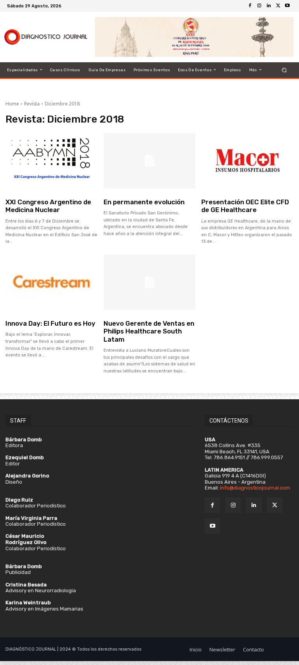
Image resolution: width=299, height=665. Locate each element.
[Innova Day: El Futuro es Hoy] (51, 282)
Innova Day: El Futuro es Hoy (50, 323)
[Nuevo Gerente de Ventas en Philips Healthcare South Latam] (150, 282)
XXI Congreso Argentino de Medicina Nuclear (48, 206)
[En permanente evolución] (150, 160)
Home (12, 103)
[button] (284, 69)
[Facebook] (250, 6)
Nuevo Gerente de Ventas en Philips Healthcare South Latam (149, 331)
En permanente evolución (144, 202)
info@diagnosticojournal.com (255, 488)
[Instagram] (259, 6)
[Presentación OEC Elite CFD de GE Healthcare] (247, 160)
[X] (278, 6)
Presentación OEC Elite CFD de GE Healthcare (245, 206)
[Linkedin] (268, 6)
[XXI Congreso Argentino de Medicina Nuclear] (51, 160)
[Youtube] (287, 6)
